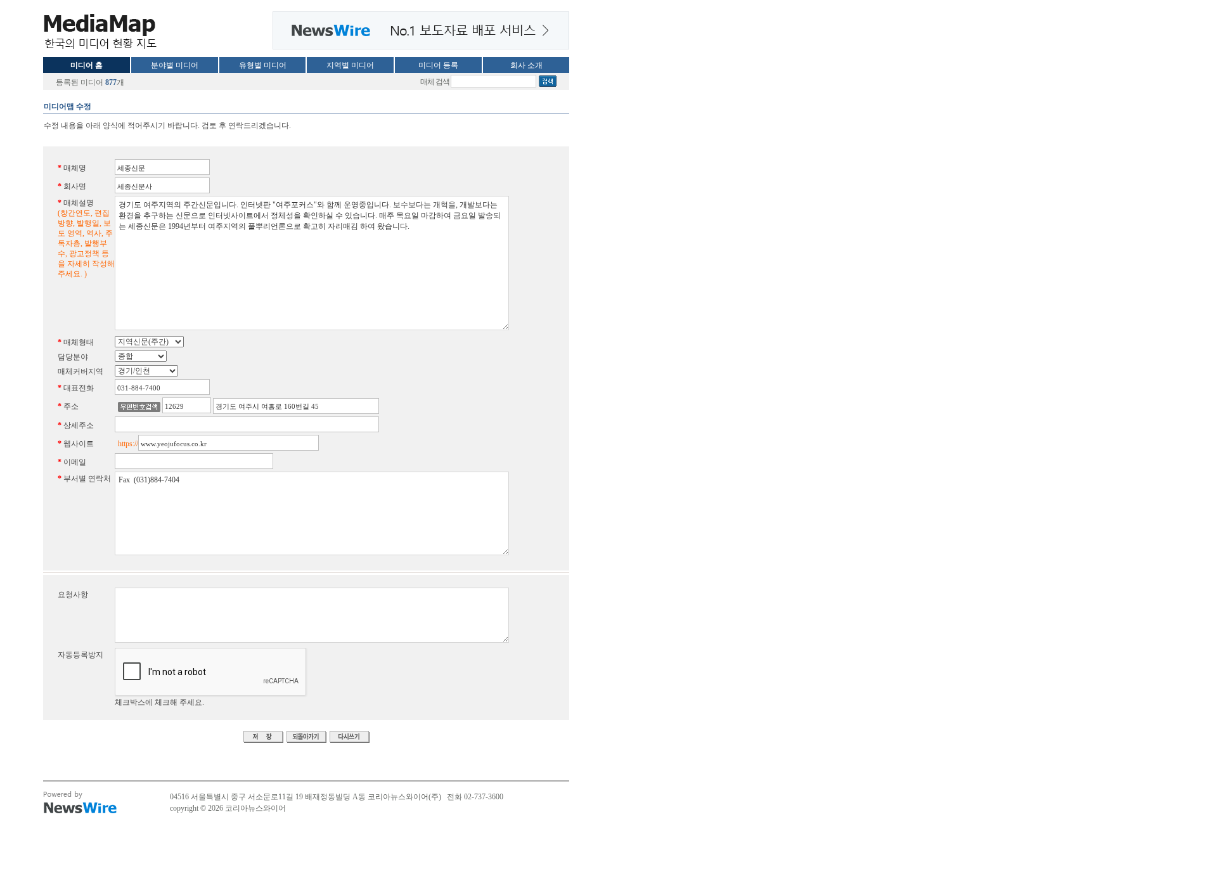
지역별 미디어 (350, 65)
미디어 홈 (86, 65)
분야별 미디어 (174, 65)
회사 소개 (526, 65)
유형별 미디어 (263, 65)
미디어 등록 (438, 65)
